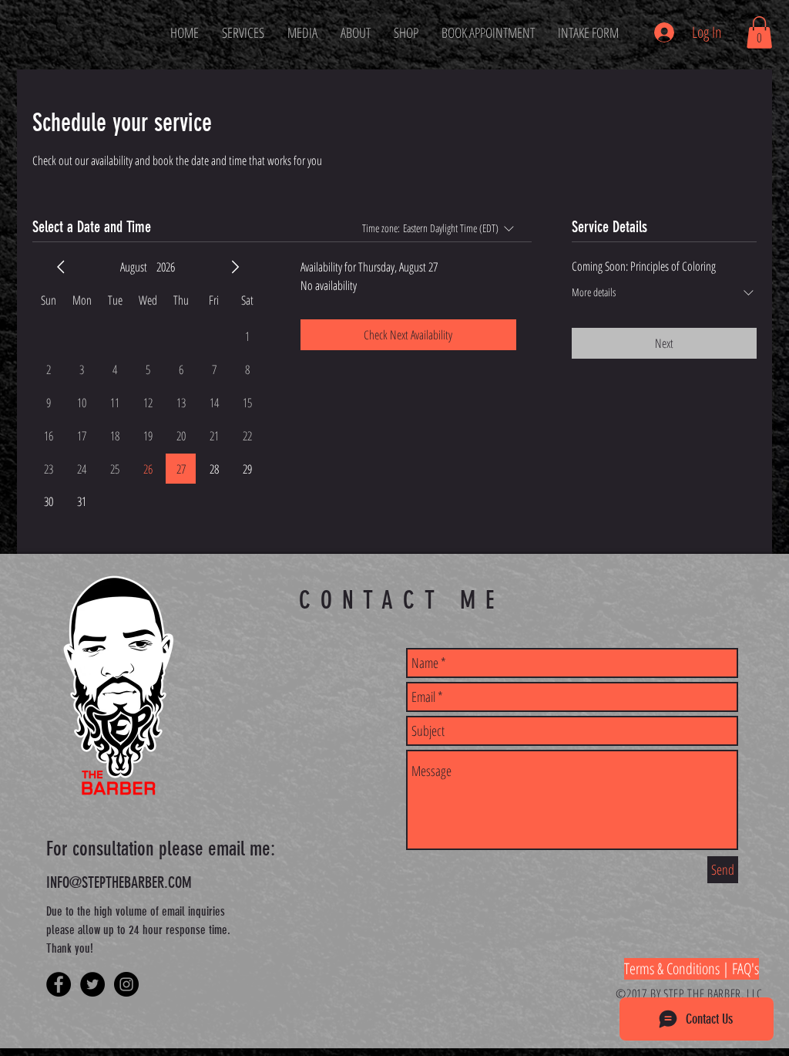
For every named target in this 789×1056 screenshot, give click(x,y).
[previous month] (61, 267)
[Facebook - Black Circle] (58, 984)
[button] (759, 32)
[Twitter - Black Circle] (92, 984)
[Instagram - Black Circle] (126, 984)
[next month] (235, 267)
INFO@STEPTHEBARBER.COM (119, 882)
